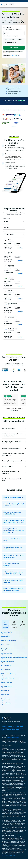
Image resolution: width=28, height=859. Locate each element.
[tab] (5, 624)
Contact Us (11, 726)
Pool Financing (5, 690)
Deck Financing (5, 636)
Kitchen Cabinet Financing (8, 674)
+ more (14, 127)
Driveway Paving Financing (8, 640)
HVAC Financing (5, 669)
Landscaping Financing (7, 678)
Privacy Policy (19, 726)
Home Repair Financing (7, 661)
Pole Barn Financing (6, 686)
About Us (4, 726)
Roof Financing (5, 694)
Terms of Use (5, 728)
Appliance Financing (6, 632)
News (3, 729)
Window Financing (6, 703)
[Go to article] (14, 497)
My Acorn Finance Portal (12, 729)
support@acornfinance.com (8, 855)
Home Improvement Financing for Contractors (14, 657)
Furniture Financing (6, 653)
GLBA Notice (13, 728)
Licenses (20, 728)
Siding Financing (5, 699)
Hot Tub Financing (6, 665)
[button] (14, 428)
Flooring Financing (6, 649)
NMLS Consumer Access (13, 737)
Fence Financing (5, 645)
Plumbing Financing (6, 682)
